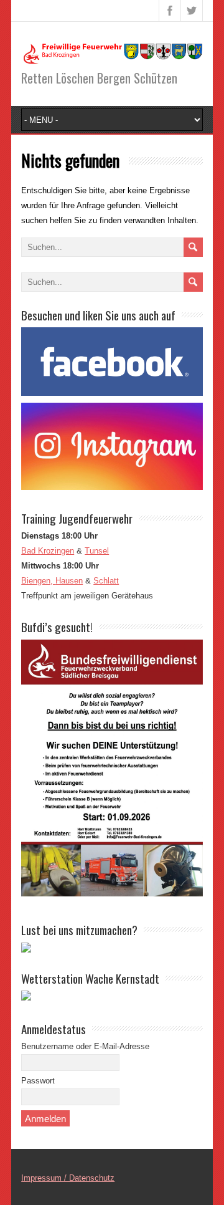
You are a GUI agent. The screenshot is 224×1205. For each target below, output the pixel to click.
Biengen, (38, 580)
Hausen (69, 580)
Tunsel (97, 550)
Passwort (38, 1080)
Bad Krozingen (47, 550)
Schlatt (106, 580)
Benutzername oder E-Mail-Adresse (85, 1046)
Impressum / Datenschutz (67, 1178)
